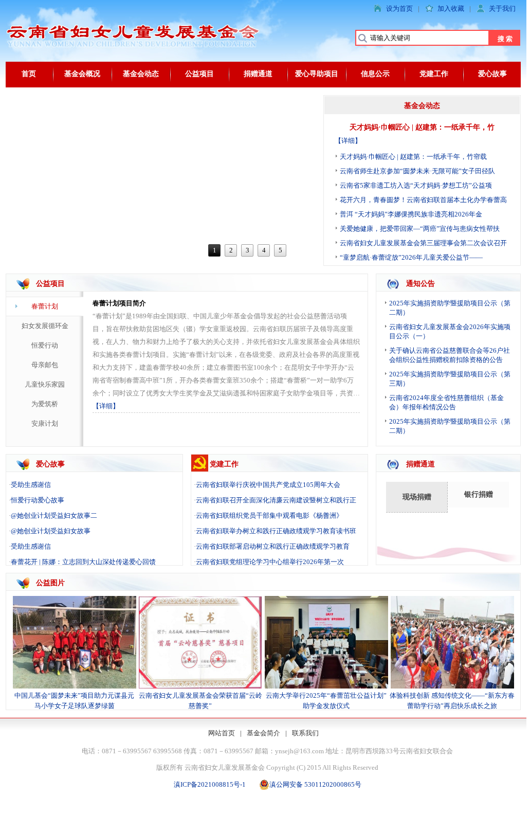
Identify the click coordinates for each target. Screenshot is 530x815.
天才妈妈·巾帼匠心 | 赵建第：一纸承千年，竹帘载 (413, 156)
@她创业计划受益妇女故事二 (54, 515)
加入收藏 (450, 8)
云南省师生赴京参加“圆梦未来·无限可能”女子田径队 (417, 171)
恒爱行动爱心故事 (37, 500)
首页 (29, 74)
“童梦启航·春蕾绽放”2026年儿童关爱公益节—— (411, 257)
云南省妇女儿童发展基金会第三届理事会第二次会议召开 (423, 243)
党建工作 (433, 74)
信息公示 (375, 74)
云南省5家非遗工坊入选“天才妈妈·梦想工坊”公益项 (416, 185)
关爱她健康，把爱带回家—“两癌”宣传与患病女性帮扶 (420, 228)
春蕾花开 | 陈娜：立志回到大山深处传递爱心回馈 (83, 562)
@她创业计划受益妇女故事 (50, 531)
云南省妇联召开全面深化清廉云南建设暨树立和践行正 (276, 500)
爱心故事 (492, 74)
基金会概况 (82, 74)
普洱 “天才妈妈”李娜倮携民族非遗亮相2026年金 (411, 214)
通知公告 (420, 283)
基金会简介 (263, 733)
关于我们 (502, 8)
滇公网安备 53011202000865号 (315, 784)
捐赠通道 (258, 74)
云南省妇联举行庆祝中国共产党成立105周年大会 (268, 484)
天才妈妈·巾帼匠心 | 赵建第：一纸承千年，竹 (422, 127)
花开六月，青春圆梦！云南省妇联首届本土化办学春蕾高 (423, 200)
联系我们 (305, 733)
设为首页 (399, 8)
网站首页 (221, 733)
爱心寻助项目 (316, 74)
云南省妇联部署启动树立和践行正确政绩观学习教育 (273, 546)
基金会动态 (141, 74)
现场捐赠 (417, 497)
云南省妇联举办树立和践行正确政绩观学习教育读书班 (276, 531)
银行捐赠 (478, 494)
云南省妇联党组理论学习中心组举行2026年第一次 (270, 562)
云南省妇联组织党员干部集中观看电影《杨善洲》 (269, 515)
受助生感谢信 (31, 484)
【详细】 (348, 140)
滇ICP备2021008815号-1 (210, 784)
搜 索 (505, 39)
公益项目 (199, 74)
